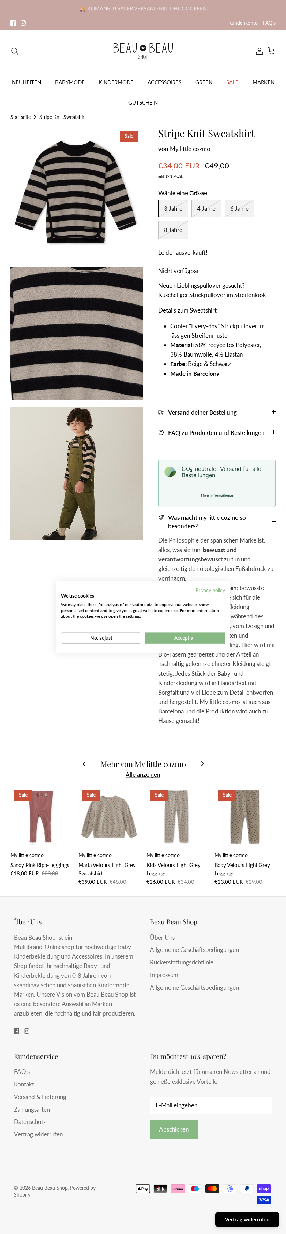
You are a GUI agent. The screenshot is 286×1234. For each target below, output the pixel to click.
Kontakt (24, 1084)
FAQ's (269, 23)
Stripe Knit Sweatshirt (62, 117)
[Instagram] (23, 23)
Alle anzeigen (143, 774)
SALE (232, 82)
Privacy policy (210, 590)
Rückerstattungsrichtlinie (181, 962)
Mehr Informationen (217, 495)
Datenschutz (30, 1121)
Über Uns (162, 937)
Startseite (20, 117)
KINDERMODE (116, 82)
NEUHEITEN (26, 82)
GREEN (203, 82)
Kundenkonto (243, 23)
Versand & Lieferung (40, 1096)
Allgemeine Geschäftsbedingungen (194, 949)
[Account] (258, 51)
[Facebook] (13, 23)
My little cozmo (190, 148)
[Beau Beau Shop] (143, 51)
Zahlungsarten (32, 1109)
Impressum (164, 974)
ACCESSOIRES (164, 82)
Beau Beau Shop (50, 1188)
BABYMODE (70, 82)
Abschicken (174, 1129)
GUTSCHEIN (143, 102)
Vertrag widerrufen (38, 1134)
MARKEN (263, 82)
